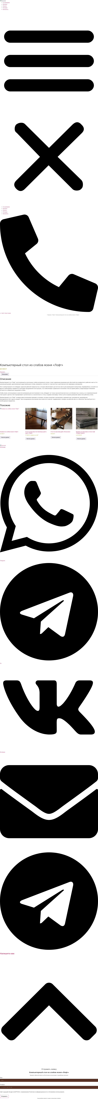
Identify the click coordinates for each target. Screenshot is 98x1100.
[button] (49, 108)
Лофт (53, 315)
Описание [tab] (5, 374)
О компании (6, 2)
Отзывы (5, 7)
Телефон (2, 1084)
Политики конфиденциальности (38, 1092)
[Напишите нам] (49, 951)
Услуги (5, 6)
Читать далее (5, 437)
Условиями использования (56, 1092)
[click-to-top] (49, 1066)
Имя (1, 1077)
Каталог (5, 4)
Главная (49, 315)
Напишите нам (7, 953)
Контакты (5, 9)
